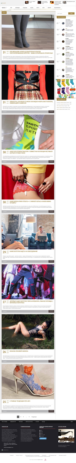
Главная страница (3, 10)
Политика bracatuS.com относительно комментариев (38, 456)
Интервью (21, 421)
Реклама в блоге (62, 455)
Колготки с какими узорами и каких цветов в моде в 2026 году (70, 76)
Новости (49, 7)
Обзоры (31, 7)
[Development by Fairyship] (45, 459)
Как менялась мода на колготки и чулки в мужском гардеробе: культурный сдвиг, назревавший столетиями (69, 42)
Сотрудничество (52, 455)
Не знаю (42, 436)
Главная (11, 455)
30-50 (41, 433)
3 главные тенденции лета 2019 (20, 401)
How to (38, 7)
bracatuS (5, 61)
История (67, 38)
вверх (72, 421)
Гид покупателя (57, 7)
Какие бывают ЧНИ (67, 102)
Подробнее (51, 61)
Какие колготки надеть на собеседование (23, 251)
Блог (11, 7)
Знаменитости (13, 421)
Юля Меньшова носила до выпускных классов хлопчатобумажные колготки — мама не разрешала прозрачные (31, 52)
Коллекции (17, 7)
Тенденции (25, 7)
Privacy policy (19, 455)
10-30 (41, 431)
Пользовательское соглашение (32, 455)
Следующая (34, 416)
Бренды (43, 421)
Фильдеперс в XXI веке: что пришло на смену (69, 30)
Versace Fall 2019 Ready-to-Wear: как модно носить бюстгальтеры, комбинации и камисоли (31, 102)
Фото (43, 7)
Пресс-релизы (68, 19)
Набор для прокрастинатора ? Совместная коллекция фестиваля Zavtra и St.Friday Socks (31, 152)
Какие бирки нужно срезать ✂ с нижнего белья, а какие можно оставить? (30, 202)
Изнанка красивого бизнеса (19, 351)
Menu (4, 7)
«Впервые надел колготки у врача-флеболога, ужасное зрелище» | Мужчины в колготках (31, 302)
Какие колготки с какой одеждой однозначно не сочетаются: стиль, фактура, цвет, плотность (70, 35)
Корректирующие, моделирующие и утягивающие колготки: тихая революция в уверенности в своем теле (70, 70)
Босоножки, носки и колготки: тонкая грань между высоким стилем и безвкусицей (70, 55)
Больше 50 (42, 434)
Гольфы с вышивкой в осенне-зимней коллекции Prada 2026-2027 (69, 49)
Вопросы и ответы (29, 421)
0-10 (41, 430)
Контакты (44, 455)
